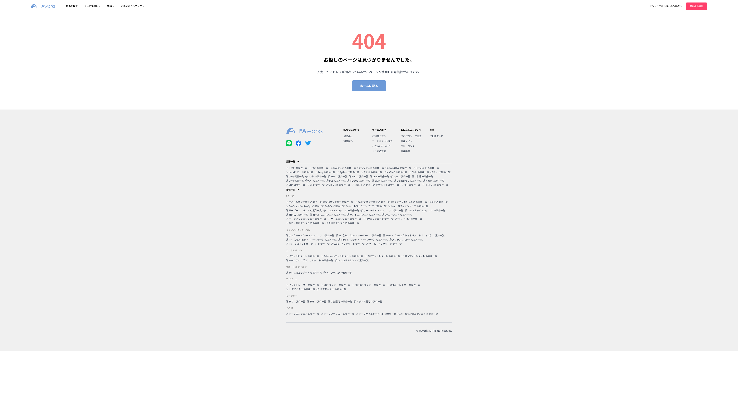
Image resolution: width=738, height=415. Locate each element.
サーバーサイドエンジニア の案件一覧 (383, 210)
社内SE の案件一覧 (298, 214)
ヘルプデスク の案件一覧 (339, 272)
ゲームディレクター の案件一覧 (385, 243)
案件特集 (405, 151)
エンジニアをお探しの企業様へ (666, 6)
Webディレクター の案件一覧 (349, 243)
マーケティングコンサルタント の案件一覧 (311, 260)
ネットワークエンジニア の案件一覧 (367, 206)
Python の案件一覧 (349, 172)
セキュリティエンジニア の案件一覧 (409, 206)
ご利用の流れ (379, 136)
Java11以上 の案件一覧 (301, 172)
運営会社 (348, 136)
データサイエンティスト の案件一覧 (377, 313)
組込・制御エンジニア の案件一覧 (306, 223)
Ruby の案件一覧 (326, 172)
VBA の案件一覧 (297, 184)
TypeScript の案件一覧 (372, 167)
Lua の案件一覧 (381, 176)
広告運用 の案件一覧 (341, 301)
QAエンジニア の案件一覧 (398, 214)
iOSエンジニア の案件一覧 (339, 201)
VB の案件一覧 (317, 184)
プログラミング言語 (411, 136)
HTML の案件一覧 (298, 167)
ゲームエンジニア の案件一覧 (346, 218)
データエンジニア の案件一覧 (304, 313)
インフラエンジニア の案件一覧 (410, 201)
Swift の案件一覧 (383, 180)
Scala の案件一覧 (317, 176)
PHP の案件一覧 (339, 176)
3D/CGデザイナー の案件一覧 (370, 284)
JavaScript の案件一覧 (344, 167)
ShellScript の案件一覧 (436, 184)
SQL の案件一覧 (337, 180)
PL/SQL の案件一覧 (360, 180)
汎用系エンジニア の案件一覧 (343, 223)
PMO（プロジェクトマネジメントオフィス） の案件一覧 (415, 235)
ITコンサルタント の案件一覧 (304, 256)
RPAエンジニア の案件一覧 (380, 218)
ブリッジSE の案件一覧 (410, 218)
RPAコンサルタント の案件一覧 (421, 256)
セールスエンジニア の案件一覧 (329, 214)
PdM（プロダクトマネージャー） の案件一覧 (364, 239)
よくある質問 (379, 151)
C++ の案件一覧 (316, 180)
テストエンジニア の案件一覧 (365, 214)
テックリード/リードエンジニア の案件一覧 (311, 235)
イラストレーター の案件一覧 (304, 284)
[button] (369, 161)
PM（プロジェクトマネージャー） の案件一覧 (313, 239)
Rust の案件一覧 (441, 172)
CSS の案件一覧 (320, 167)
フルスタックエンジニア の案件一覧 (426, 210)
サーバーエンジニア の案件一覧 (305, 210)
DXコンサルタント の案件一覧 (353, 260)
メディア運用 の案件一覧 (369, 301)
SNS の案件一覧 (318, 301)
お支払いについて (381, 146)
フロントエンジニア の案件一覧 (342, 210)
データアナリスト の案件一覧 (339, 313)
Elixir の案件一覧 (420, 172)
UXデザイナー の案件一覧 (332, 289)
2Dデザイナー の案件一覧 (337, 284)
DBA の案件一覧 (336, 206)
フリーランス (408, 146)
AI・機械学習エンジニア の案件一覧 (419, 313)
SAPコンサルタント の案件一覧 (384, 256)
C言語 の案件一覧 (424, 176)
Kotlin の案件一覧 (435, 180)
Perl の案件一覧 (360, 176)
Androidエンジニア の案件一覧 (374, 201)
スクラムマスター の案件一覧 (407, 239)
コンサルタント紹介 (382, 141)
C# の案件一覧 (296, 180)
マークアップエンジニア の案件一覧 (307, 218)
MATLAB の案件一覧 (396, 172)
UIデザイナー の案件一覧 (302, 289)
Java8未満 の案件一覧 (399, 167)
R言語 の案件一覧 (373, 172)
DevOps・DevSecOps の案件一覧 (306, 206)
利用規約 (348, 141)
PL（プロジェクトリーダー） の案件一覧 (360, 235)
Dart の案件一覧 (401, 176)
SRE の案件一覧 (439, 201)
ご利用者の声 (436, 136)
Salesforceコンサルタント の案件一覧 (343, 256)
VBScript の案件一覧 (339, 184)
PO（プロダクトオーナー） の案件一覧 (309, 243)
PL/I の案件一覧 (412, 184)
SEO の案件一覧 (297, 301)
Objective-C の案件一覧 (409, 180)
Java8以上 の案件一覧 (427, 167)
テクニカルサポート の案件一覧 (305, 272)
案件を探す (72, 6)
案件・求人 (406, 141)
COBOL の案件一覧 (365, 184)
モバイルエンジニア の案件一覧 (305, 201)
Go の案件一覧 (296, 176)
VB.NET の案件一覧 (389, 184)
